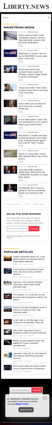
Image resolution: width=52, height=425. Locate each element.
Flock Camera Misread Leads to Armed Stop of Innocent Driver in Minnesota (29, 367)
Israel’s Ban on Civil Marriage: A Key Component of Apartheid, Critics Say (28, 321)
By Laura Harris (33, 50)
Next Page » (39, 204)
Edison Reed (27, 371)
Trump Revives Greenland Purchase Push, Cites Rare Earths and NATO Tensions (28, 271)
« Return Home (13, 204)
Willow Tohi (27, 290)
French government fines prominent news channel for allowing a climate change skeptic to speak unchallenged (32, 73)
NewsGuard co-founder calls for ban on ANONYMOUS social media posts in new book (32, 56)
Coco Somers (27, 361)
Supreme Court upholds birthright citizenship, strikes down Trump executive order (27, 284)
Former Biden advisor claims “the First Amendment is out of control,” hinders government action (33, 122)
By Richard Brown (33, 66)
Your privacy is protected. (15, 236)
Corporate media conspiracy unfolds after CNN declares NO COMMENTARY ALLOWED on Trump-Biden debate (33, 173)
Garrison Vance (28, 264)
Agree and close (26, 410)
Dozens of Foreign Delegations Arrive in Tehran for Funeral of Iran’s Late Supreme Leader (30, 309)
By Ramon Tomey (34, 100)
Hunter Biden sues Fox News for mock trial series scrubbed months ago (32, 106)
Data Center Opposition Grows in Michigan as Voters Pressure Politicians (30, 331)
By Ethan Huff (32, 166)
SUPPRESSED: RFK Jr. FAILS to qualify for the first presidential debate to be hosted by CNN (31, 190)
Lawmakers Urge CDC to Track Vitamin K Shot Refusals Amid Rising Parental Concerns (30, 355)
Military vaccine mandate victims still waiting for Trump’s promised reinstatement (28, 343)
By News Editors (33, 32)
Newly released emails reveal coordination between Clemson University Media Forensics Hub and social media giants (31, 39)
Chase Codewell (28, 336)
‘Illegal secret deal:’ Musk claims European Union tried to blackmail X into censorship (33, 90)
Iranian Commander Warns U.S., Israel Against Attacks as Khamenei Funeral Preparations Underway (29, 259)
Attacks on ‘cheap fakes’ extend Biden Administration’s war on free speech (33, 156)
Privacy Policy (21, 404)
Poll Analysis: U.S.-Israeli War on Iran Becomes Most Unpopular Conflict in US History (30, 297)
